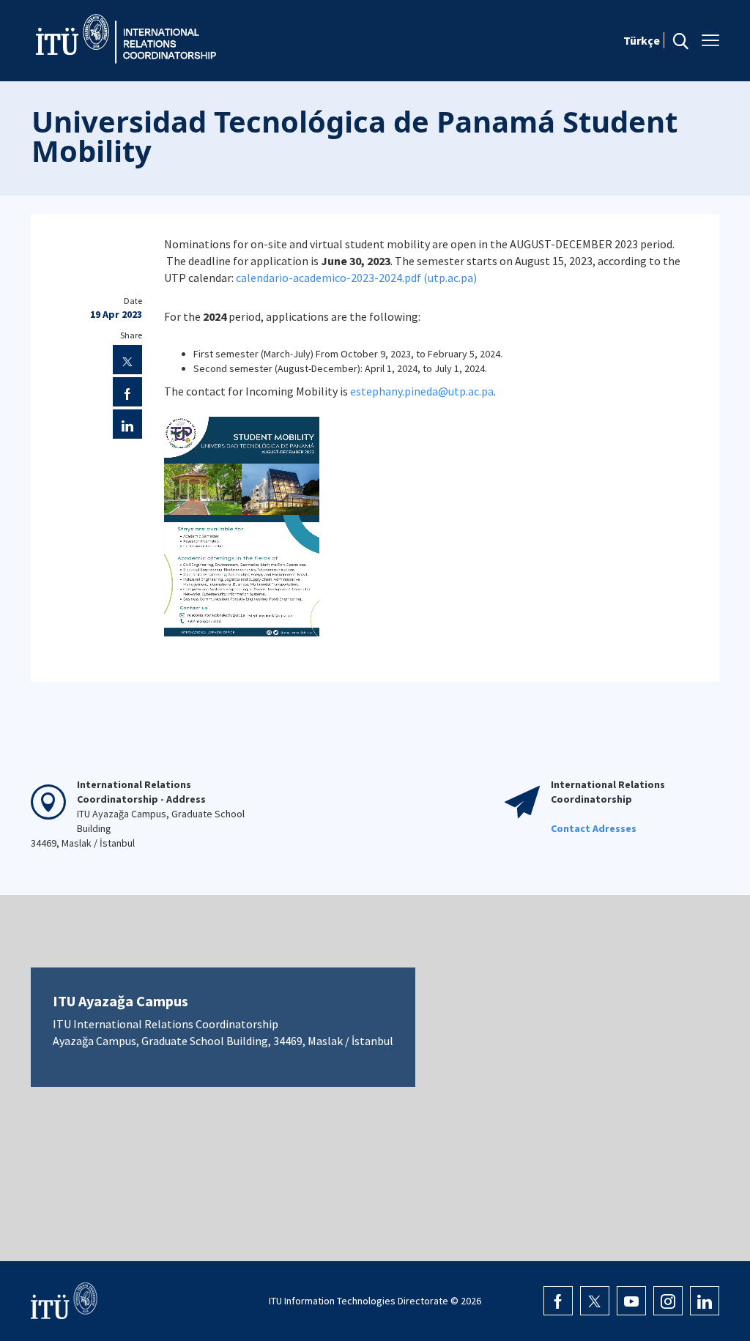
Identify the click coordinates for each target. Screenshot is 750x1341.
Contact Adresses (593, 828)
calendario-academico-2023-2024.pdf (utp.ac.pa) (356, 277)
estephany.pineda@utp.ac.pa (422, 391)
